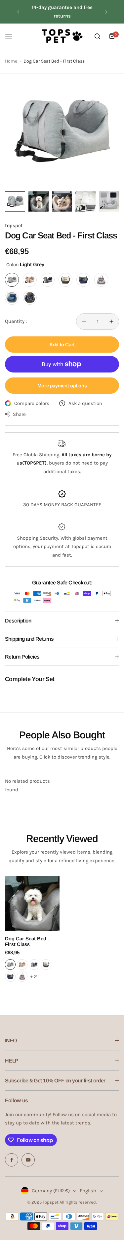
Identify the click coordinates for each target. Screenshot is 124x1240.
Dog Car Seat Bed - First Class (27, 941)
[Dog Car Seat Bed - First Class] (32, 903)
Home (11, 61)
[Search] (97, 36)
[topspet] (62, 36)
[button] (18, 12)
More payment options (62, 385)
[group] (62, 131)
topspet (14, 225)
